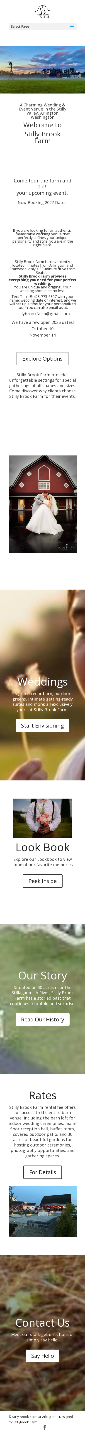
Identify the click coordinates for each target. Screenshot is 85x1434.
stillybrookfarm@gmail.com (42, 313)
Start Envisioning (42, 725)
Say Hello (42, 1355)
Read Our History (42, 1019)
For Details (42, 1172)
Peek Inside (43, 881)
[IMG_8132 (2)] (42, 92)
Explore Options (42, 358)
